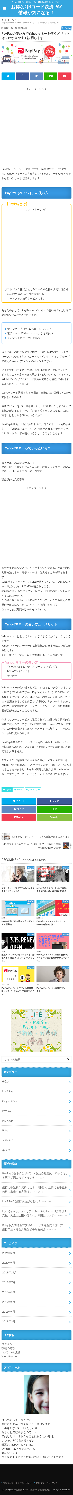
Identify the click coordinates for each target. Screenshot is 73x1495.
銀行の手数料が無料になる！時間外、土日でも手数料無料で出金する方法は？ (34, 1189)
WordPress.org (10, 1356)
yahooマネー (34, 789)
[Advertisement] (36, 128)
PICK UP (7, 1120)
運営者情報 (40, 1483)
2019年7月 (8, 1282)
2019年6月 (8, 1292)
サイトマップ (52, 1483)
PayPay (8, 789)
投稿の (8, 1348)
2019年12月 (9, 1272)
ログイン (7, 1344)
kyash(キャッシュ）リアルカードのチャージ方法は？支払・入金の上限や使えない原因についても (34, 1213)
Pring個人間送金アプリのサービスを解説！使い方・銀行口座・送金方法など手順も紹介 (34, 1227)
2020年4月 (8, 1262)
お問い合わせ (8, 1483)
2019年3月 (8, 1321)
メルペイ (7, 1140)
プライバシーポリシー (24, 1483)
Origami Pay (9, 1101)
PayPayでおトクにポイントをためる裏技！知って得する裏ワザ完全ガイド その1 (35, 1175)
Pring (5, 1130)
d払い (5, 1081)
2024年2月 (8, 1252)
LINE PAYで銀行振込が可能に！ (26, 1201)
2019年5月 (8, 1301)
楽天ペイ (7, 1149)
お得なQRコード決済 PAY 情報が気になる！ (36, 9)
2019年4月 (8, 1311)
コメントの (11, 1352)
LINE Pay (7, 1091)
